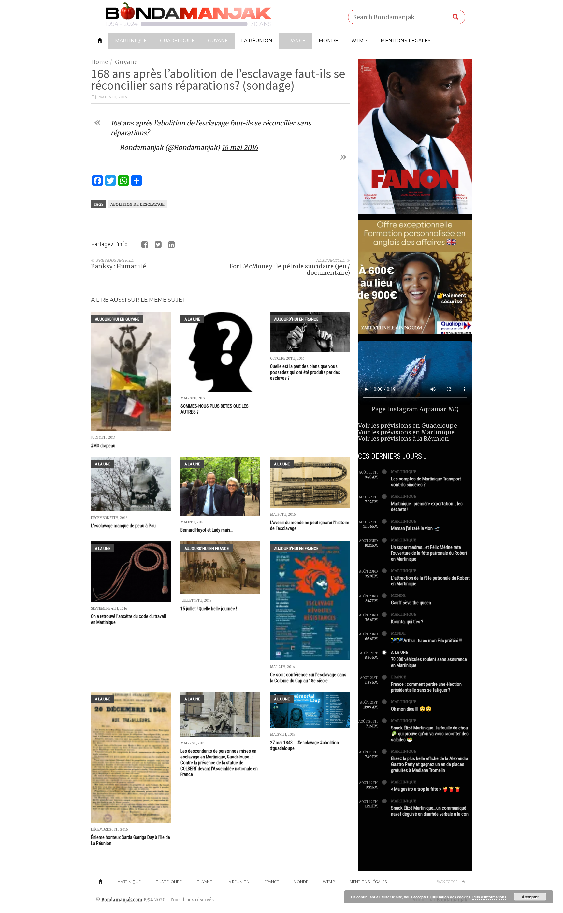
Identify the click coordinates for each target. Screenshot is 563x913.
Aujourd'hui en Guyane (117, 319)
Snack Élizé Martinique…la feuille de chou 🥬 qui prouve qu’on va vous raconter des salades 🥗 (430, 734)
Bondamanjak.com (121, 900)
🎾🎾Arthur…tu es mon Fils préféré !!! (426, 640)
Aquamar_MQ (439, 409)
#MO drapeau (103, 445)
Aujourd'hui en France (296, 319)
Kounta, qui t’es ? (407, 622)
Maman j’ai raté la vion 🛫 (415, 528)
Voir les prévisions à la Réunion (403, 438)
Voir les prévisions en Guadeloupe (407, 425)
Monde (328, 41)
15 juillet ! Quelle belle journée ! (208, 608)
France (295, 41)
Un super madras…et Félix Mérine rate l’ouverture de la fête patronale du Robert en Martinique (429, 553)
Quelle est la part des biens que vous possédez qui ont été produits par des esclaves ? (305, 372)
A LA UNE (192, 319)
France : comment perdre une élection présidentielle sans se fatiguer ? (426, 687)
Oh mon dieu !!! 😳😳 (411, 709)
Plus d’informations (489, 896)
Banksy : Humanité (118, 266)
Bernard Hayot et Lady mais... (206, 530)
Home (99, 62)
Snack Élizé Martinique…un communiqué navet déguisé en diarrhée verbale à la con (430, 811)
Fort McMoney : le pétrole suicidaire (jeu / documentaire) (290, 269)
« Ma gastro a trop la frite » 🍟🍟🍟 (426, 789)
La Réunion (256, 41)
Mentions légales (406, 41)
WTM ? (359, 41)
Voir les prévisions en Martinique (406, 432)
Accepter (530, 897)
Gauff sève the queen (411, 603)
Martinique (131, 41)
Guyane (218, 41)
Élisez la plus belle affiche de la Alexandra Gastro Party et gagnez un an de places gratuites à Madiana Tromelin (429, 764)
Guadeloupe (177, 41)
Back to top (447, 881)
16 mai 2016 (240, 147)
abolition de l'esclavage (137, 204)
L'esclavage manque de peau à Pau (123, 525)
